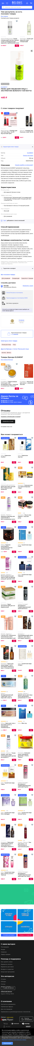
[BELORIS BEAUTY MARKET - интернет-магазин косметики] (17, 3)
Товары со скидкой (25, 935)
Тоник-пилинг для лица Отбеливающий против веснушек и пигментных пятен (8, 756)
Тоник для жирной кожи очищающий (26, 40)
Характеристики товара (10, 146)
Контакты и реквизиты (8, 1004)
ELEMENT (30, 152)
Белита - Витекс (6, 352)
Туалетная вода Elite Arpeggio (8, 813)
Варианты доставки (7, 966)
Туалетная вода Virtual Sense (25, 813)
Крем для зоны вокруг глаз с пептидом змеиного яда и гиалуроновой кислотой (7, 666)
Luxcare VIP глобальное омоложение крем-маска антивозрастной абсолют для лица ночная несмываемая (8, 638)
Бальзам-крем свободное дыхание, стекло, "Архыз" (24, 755)
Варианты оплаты (6, 964)
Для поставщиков (6, 1009)
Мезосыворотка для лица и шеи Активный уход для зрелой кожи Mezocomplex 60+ (8, 577)
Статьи (3, 984)
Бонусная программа (8, 971)
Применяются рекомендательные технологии (15, 1011)
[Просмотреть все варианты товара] (17, 46)
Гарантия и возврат (9, 268)
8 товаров (21, 320)
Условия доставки (8, 935)
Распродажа (5, 947)
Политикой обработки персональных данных (14, 1039)
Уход (14, 344)
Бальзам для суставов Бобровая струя (25, 487)
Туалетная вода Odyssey (25, 575)
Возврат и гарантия (7, 969)
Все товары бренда (7, 359)
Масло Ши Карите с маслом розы (24, 516)
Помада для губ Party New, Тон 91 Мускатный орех (9, 132)
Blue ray (22, 723)
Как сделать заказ (6, 961)
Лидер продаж (5, 954)
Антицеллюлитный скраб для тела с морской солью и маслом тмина (7, 696)
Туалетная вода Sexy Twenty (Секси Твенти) (8, 874)
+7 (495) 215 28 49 (8, 988)
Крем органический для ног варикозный (8, 606)
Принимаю (7, 1043)
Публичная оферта (7, 1006)
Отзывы (3, 979)
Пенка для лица (28, 155)
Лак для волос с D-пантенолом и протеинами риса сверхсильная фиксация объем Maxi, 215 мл (25, 847)
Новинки (4, 952)
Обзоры (3, 981)
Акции (3, 949)
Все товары (4, 16)
